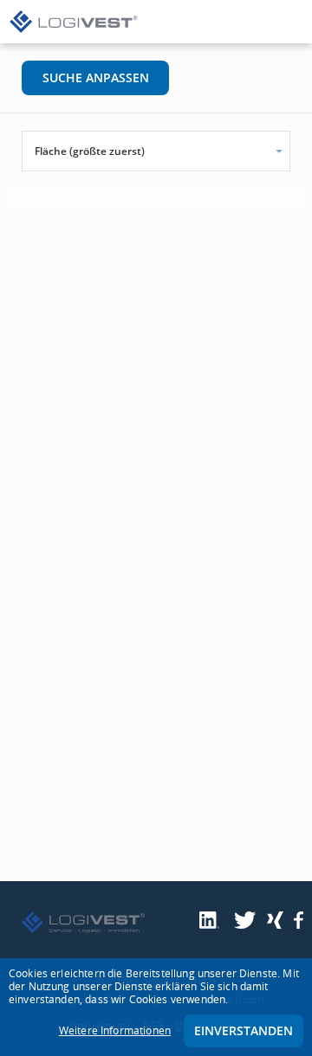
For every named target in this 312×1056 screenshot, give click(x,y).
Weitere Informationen (115, 1030)
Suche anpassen (95, 77)
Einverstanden (243, 1030)
